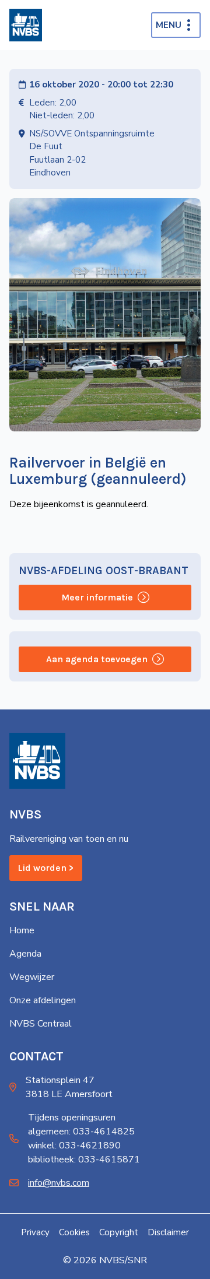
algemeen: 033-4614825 (81, 1131)
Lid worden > (46, 867)
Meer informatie (97, 597)
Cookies (74, 1232)
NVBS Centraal (40, 1023)
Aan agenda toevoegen (97, 659)
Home (21, 930)
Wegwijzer (31, 977)
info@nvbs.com (58, 1182)
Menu (168, 25)
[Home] (25, 25)
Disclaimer (168, 1232)
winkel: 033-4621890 (74, 1145)
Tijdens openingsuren (72, 1117)
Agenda (25, 953)
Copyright (118, 1232)
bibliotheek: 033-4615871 (84, 1159)
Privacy (35, 1232)
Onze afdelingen (42, 1000)
